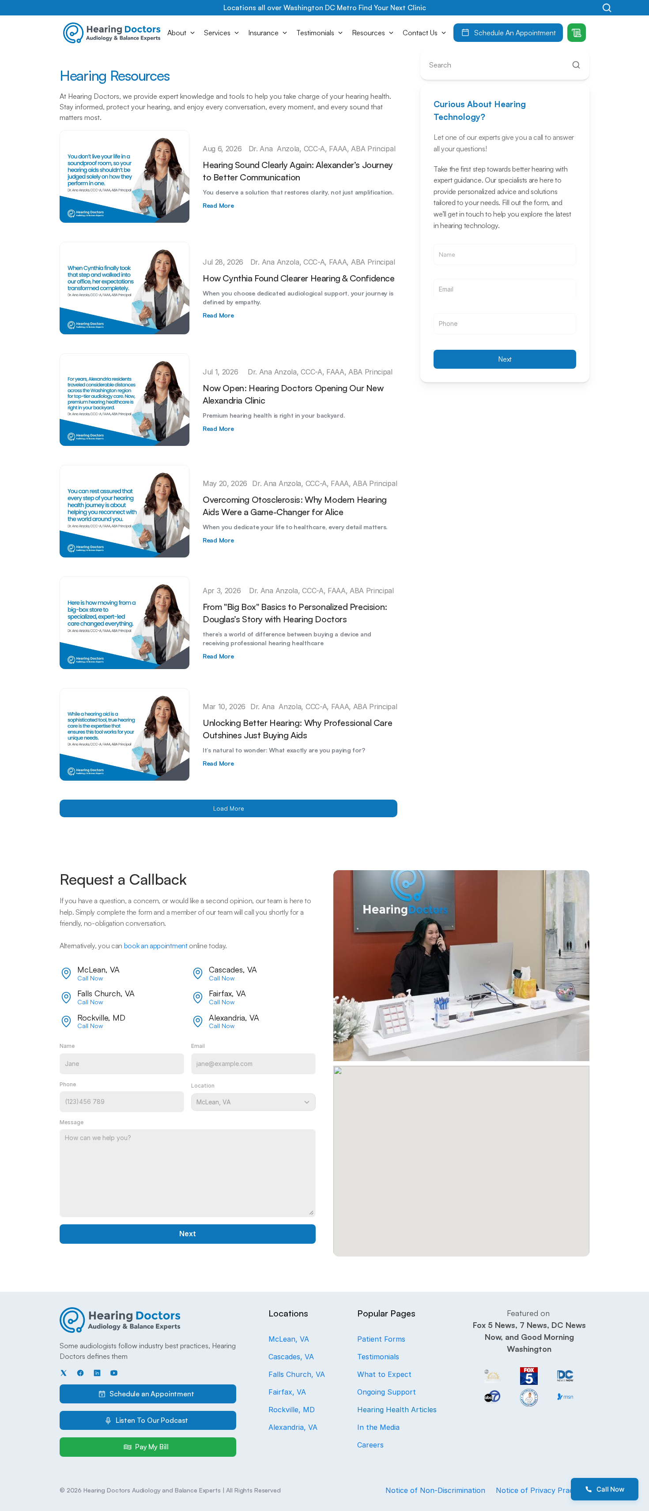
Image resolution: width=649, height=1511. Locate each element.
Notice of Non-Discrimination (435, 1490)
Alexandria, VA (292, 1427)
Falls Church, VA (296, 1374)
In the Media (378, 1427)
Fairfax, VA (287, 1392)
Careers (370, 1444)
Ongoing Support (386, 1392)
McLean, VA (288, 1339)
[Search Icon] (606, 7)
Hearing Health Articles (397, 1409)
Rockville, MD (291, 1409)
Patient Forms (381, 1339)
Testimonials (378, 1356)
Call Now (90, 978)
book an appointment (156, 945)
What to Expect (384, 1374)
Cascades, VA (291, 1356)
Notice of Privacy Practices (542, 1490)
